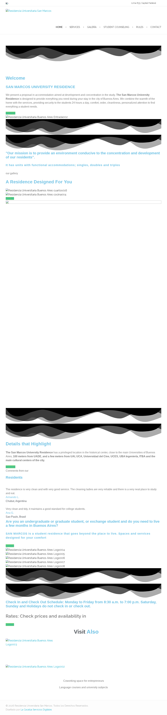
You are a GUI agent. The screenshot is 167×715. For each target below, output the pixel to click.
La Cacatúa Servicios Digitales (36, 709)
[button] (10, 113)
